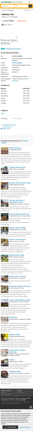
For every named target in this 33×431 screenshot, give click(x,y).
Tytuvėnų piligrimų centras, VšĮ (19, 214)
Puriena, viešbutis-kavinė (17, 167)
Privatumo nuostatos (26, 398)
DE (30, 2)
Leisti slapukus (11, 427)
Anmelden (23, 400)
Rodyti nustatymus (25, 427)
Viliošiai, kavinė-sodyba (16, 255)
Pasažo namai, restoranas (17, 276)
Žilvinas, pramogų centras (17, 239)
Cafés (2, 113)
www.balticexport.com (15, 403)
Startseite (3, 392)
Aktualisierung (7, 127)
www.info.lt (3, 402)
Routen (22, 392)
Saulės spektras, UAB (10, 398)
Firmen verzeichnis (17, 2)
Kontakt (17, 398)
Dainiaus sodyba (14, 334)
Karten (19, 390)
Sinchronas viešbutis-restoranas (19, 286)
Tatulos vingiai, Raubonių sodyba (19, 300)
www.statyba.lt (26, 402)
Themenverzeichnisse (6, 394)
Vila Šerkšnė (13, 317)
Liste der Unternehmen (7, 10)
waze (15, 40)
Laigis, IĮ (12, 359)
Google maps (6, 40)
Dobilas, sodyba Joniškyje (17, 228)
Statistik (18, 400)
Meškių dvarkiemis (15, 148)
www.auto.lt (10, 402)
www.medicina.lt (5, 403)
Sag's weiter (6, 128)
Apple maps (6, 43)
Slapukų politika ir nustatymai (8, 400)
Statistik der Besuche (9, 125)
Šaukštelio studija (15, 371)
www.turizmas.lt (18, 402)
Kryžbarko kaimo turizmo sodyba (19, 183)
